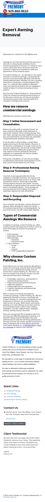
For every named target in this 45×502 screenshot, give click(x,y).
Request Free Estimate (14, 423)
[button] (6, 16)
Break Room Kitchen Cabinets (16, 399)
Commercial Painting (13, 396)
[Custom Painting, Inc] (22, 343)
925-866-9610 (18, 11)
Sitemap (13, 497)
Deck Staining (11, 394)
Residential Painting (13, 391)
